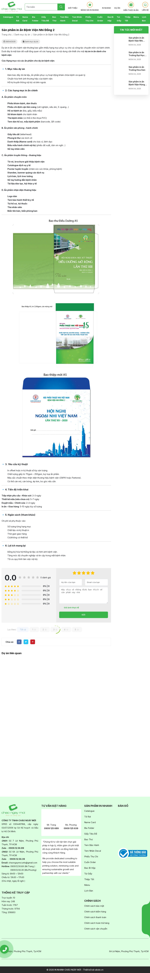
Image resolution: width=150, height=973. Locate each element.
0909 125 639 (71, 828)
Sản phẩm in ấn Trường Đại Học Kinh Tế (137, 55)
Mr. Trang (51, 825)
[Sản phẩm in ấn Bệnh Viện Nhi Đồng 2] (121, 42)
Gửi (83, 615)
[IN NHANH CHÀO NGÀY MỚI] (12, 6)
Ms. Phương (71, 825)
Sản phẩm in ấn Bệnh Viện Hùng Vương (137, 84)
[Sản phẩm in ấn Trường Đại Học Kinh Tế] (121, 57)
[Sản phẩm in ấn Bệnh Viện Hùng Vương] (121, 86)
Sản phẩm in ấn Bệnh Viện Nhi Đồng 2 (136, 41)
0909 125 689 (51, 828)
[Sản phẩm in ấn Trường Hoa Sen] (121, 71)
